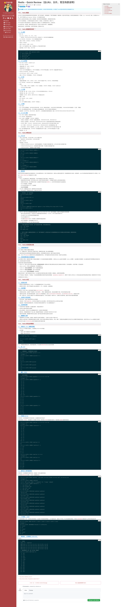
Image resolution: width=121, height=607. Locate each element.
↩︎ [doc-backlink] (31, 576)
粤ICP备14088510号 (8, 37)
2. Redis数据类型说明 (108, 7)
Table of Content (106, 4)
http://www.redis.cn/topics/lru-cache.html (29, 578)
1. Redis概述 (106, 6)
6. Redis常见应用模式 (108, 13)
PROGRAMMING (22, 6)
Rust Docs (8, 32)
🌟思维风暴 (8, 3)
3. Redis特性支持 (107, 9)
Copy (99, 51)
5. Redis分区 (106, 11)
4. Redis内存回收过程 (108, 10)
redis (29, 6)
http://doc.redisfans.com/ (25, 576)
